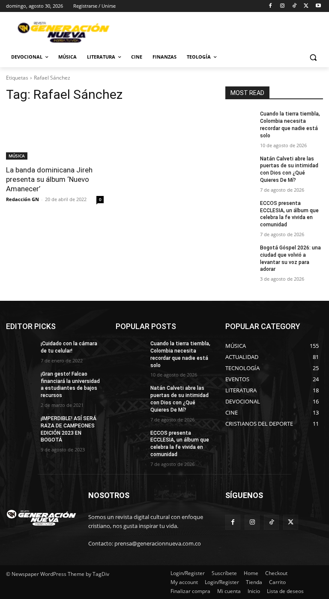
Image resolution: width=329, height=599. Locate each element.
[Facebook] (270, 6)
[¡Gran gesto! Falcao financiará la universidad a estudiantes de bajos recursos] (20, 381)
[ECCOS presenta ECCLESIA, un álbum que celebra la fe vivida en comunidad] (239, 210)
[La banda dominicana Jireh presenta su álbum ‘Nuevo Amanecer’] (55, 135)
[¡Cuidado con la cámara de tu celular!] (20, 350)
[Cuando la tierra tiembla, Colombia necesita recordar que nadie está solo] (239, 120)
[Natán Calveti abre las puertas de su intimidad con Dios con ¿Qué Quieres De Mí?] (239, 165)
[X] (306, 6)
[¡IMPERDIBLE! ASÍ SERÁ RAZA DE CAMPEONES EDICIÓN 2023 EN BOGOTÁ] (20, 425)
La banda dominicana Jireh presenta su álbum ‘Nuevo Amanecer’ (49, 179)
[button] (313, 57)
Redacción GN (22, 199)
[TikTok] (294, 6)
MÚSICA (17, 156)
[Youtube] (318, 6)
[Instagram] (282, 6)
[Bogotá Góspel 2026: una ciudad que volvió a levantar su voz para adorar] (239, 254)
